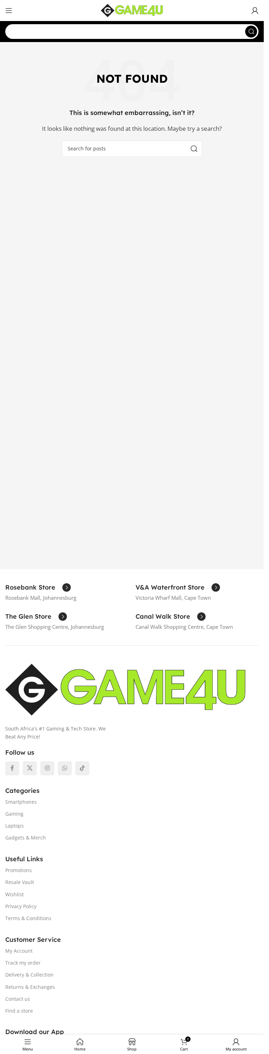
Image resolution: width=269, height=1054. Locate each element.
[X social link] (30, 768)
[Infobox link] (38, 587)
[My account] (255, 11)
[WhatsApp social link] (65, 768)
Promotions (18, 870)
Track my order (23, 962)
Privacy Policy (20, 906)
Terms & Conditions (28, 918)
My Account (19, 950)
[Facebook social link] (12, 768)
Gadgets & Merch (25, 837)
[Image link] (125, 688)
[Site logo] (132, 9)
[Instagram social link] (47, 768)
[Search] (251, 32)
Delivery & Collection (29, 974)
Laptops (14, 825)
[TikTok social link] (82, 768)
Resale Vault (19, 882)
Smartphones (21, 801)
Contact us (17, 998)
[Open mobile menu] (9, 11)
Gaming (14, 813)
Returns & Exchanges (30, 987)
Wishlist (14, 894)
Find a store (19, 1010)
